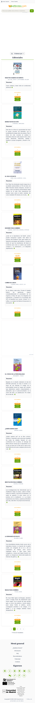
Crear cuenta (14, 1)
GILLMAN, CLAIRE (18, 538)
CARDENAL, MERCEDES (18, 123)
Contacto (17, 661)
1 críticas (17, 100)
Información (17, 650)
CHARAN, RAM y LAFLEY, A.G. (18, 284)
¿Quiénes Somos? (17, 648)
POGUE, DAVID (18, 591)
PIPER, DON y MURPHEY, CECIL (18, 178)
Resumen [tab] (9, 82)
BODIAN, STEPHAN (18, 483)
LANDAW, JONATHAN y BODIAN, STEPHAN (18, 230)
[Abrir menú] (32, 10)
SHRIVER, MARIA (18, 430)
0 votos (17, 153)
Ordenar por (18, 53)
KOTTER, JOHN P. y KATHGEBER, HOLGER (18, 79)
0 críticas (17, 154)
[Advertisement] (17, 33)
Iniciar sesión (6, 1)
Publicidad (17, 659)
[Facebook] (5, 671)
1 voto (17, 98)
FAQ (17, 653)
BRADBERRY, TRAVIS (18, 375)
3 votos (17, 259)
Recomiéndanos (17, 656)
